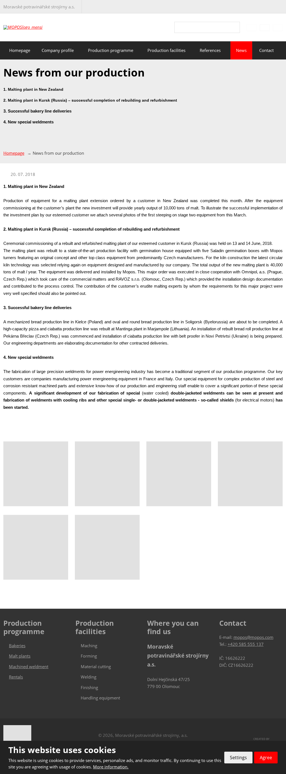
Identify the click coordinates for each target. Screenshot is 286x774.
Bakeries (17, 645)
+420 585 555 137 (246, 644)
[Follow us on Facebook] (265, 7)
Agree (266, 757)
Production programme (110, 50)
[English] (265, 27)
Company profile (58, 50)
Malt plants (19, 656)
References (210, 50)
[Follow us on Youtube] (280, 7)
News (241, 50)
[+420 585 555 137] (88, 6)
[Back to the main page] (34, 27)
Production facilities (166, 50)
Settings (238, 757)
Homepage (19, 50)
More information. (110, 767)
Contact (266, 50)
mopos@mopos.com (253, 637)
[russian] (278, 27)
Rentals (16, 677)
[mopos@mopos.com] (96, 6)
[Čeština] (251, 27)
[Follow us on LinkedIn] (272, 7)
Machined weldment (28, 666)
